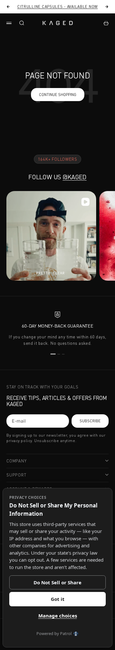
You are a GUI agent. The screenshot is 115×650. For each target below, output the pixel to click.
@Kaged (75, 177)
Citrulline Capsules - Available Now (57, 6)
